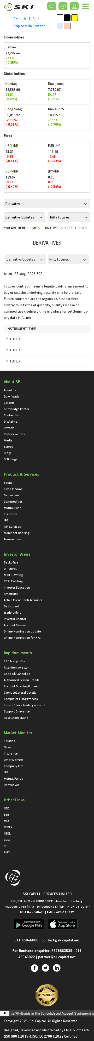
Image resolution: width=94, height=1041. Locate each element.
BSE (6, 814)
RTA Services (12, 526)
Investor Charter (15, 619)
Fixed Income (13, 489)
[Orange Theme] (67, 26)
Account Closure (15, 625)
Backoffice (11, 562)
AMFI (7, 852)
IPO (6, 520)
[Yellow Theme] (74, 17)
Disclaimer (11, 421)
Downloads (11, 396)
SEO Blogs (10, 459)
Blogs (7, 453)
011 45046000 (26, 940)
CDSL (7, 839)
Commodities (13, 501)
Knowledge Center (16, 409)
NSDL (7, 833)
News (7, 747)
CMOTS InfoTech (76, 1029)
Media (8, 440)
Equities (9, 741)
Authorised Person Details (21, 680)
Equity (8, 482)
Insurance (11, 514)
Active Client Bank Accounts (23, 600)
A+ (15, 18)
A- (34, 18)
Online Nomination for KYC (22, 637)
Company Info (14, 766)
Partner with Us (14, 434)
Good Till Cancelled (17, 673)
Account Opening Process (21, 686)
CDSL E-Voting (13, 581)
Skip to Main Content (29, 25)
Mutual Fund (12, 507)
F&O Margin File (14, 661)
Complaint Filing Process (21, 699)
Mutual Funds (13, 778)
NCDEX (8, 827)
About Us (10, 390)
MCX (6, 821)
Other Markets (13, 759)
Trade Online (12, 612)
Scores (8, 446)
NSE (6, 808)
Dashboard (11, 606)
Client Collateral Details (20, 692)
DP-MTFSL (10, 568)
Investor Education (17, 587)
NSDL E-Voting (13, 575)
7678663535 (61, 950)
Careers (9, 402)
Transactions (12, 539)
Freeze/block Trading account (24, 705)
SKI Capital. (38, 1020)
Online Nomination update (22, 631)
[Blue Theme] (60, 26)
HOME (32, 228)
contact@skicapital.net (61, 940)
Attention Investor (16, 667)
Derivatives (50, 228)
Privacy (9, 427)
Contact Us (11, 415)
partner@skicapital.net (57, 956)
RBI (6, 846)
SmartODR (11, 593)
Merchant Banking (16, 533)
